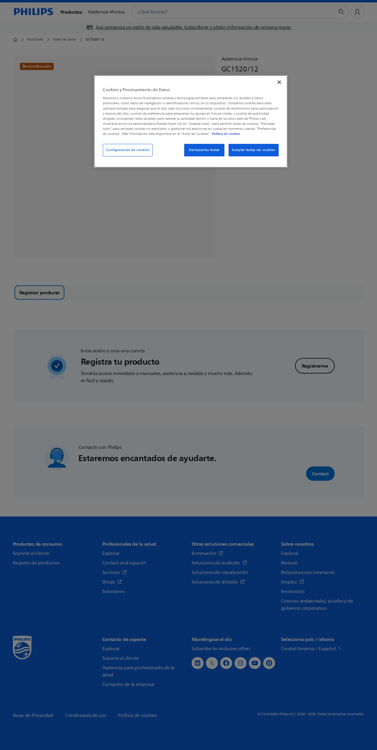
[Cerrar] (279, 82)
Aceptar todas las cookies (253, 150)
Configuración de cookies (128, 150)
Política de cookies (226, 134)
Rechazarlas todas (204, 150)
